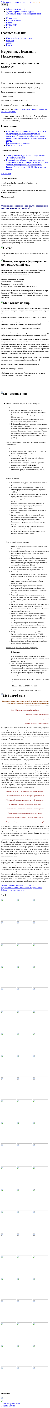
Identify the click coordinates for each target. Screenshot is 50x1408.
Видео (9, 45)
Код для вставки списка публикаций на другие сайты (21, 888)
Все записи (6, 174)
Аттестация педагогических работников (23, 14)
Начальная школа (13, 20)
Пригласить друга (14, 145)
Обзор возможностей (15, 9)
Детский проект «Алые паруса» (20, 11)
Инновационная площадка (17, 143)
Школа (9, 23)
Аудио (9, 43)
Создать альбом (8, 1406)
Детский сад (11, 18)
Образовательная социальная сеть (20, 2)
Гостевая (10, 40)
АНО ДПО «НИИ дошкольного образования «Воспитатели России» (25, 156)
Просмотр (19, 38)
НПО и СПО (11, 25)
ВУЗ (8, 27)
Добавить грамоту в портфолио (13, 890)
